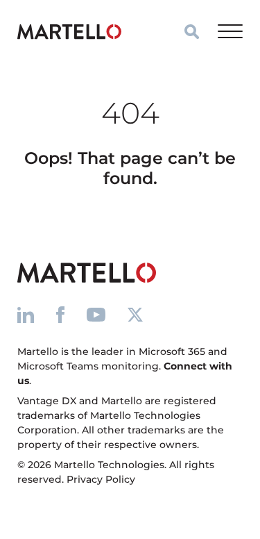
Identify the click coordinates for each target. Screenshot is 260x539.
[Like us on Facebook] (60, 314)
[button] (191, 31)
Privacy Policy (101, 479)
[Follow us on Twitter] (135, 314)
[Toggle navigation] (230, 31)
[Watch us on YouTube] (96, 314)
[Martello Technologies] (69, 31)
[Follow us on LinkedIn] (25, 314)
